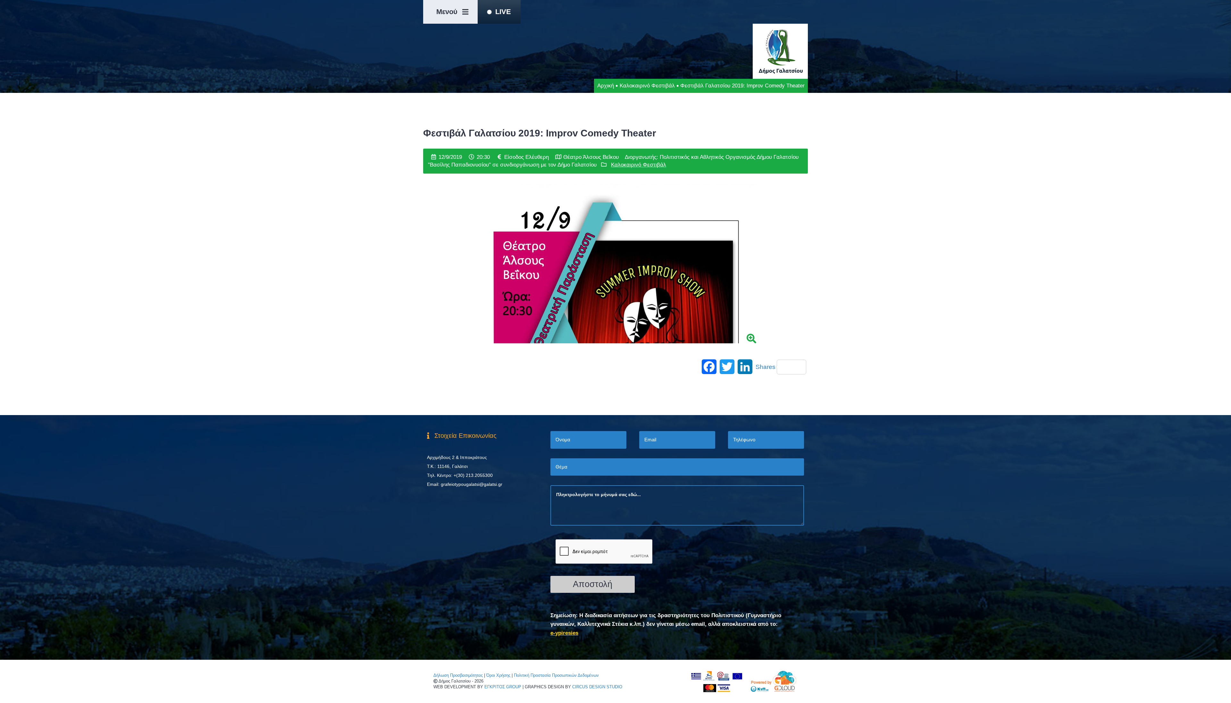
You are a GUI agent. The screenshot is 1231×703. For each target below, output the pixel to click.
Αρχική (605, 86)
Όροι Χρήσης (498, 675)
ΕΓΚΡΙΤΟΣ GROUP (502, 686)
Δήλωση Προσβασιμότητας (458, 675)
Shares (765, 367)
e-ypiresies (564, 633)
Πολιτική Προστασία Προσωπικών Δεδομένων (556, 675)
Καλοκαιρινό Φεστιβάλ (647, 86)
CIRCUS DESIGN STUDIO (597, 686)
